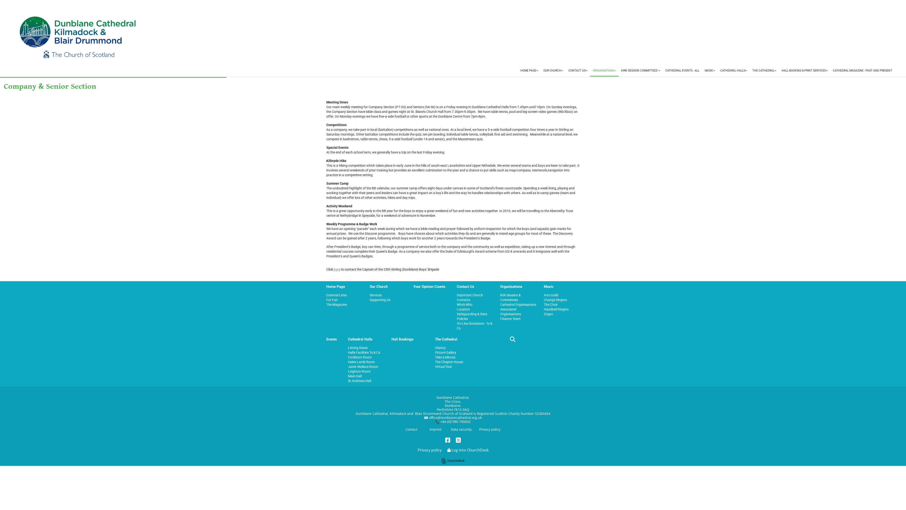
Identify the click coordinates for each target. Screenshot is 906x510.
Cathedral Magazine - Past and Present (862, 70)
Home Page (528, 70)
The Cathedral (763, 70)
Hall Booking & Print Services (804, 70)
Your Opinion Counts (429, 287)
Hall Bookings (402, 339)
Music (709, 70)
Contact (411, 429)
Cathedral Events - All (682, 70)
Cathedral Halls (732, 70)
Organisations (603, 70)
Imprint (435, 429)
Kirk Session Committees (639, 70)
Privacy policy (489, 429)
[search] (512, 339)
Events (331, 339)
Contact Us (577, 70)
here (337, 269)
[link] (529, 71)
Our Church (552, 70)
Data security (461, 429)
